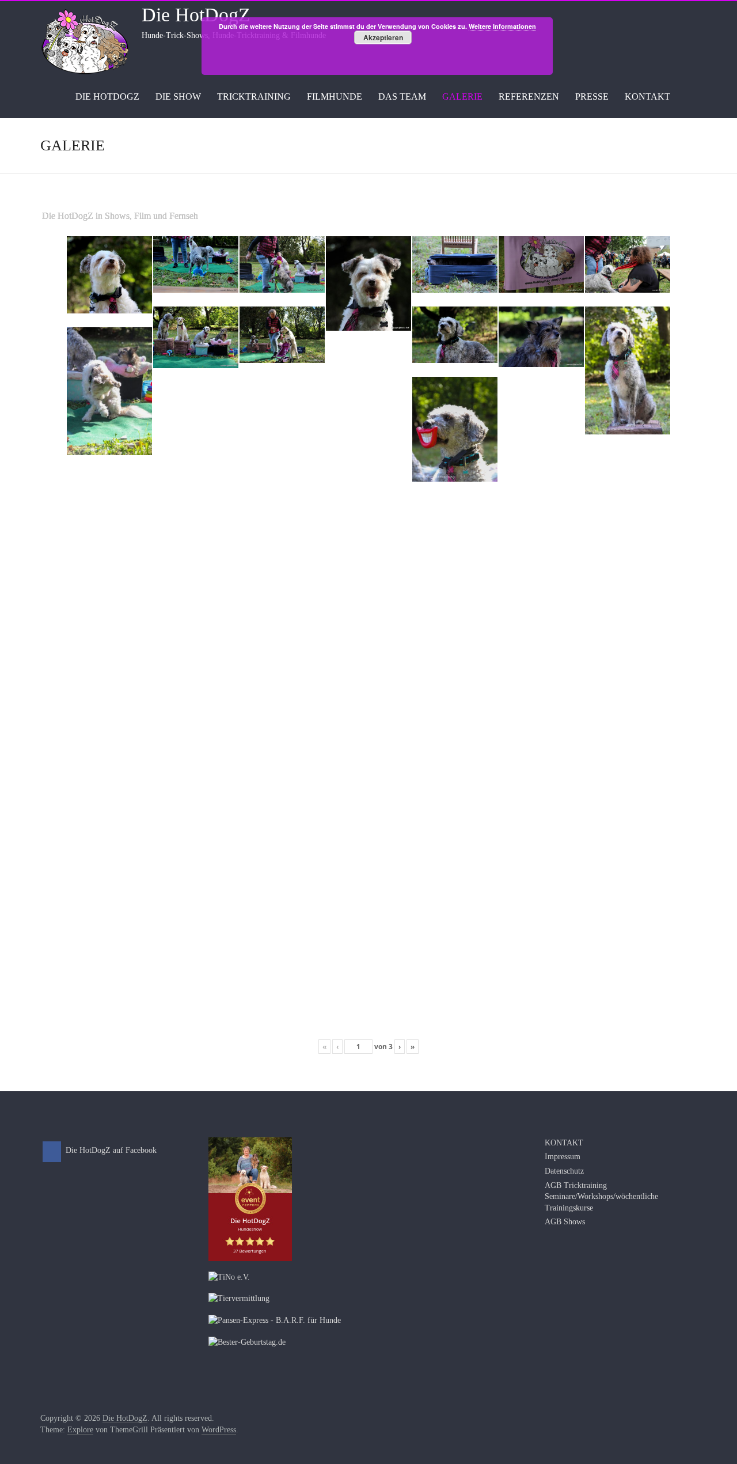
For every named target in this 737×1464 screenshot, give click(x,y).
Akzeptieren (383, 37)
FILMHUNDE (334, 96)
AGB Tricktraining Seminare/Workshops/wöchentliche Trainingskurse (601, 1196)
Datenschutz (564, 1171)
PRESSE (592, 96)
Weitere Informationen (502, 26)
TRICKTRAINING (254, 96)
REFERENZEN (529, 96)
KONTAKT (647, 96)
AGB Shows (565, 1221)
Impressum (562, 1156)
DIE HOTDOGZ (107, 96)
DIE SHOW (178, 96)
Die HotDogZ (196, 14)
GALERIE (462, 96)
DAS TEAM (402, 96)
